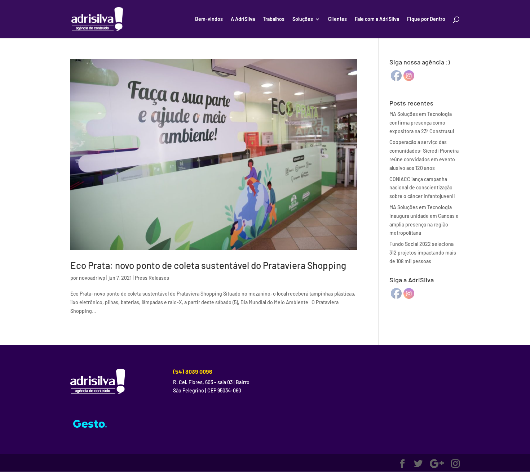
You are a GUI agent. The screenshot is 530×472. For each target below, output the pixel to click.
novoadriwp (92, 278)
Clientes (337, 19)
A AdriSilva (243, 19)
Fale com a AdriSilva (377, 19)
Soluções (302, 19)
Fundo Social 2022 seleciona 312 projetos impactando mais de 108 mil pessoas (422, 252)
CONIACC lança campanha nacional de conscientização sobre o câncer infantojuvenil (422, 187)
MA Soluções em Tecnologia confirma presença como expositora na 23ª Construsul (421, 122)
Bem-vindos (209, 19)
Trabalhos (273, 19)
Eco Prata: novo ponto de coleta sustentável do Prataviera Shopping (208, 265)
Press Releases (152, 278)
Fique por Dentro (426, 19)
